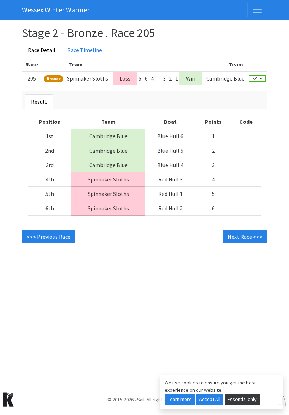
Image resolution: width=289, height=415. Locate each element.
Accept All (209, 399)
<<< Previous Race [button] (48, 236)
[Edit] (257, 78)
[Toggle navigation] (257, 10)
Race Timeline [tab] (84, 49)
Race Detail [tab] (41, 49)
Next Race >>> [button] (245, 236)
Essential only (242, 399)
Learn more (180, 399)
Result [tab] (39, 101)
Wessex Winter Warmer (56, 9)
